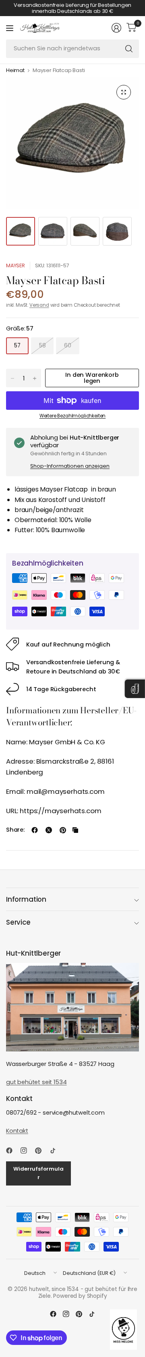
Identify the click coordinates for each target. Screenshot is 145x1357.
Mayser (15, 265)
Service (18, 922)
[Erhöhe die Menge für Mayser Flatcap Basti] (35, 378)
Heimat (15, 70)
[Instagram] (27, 1150)
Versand (39, 305)
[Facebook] (12, 1150)
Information (26, 899)
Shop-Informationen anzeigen (70, 466)
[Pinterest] (41, 1150)
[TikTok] (56, 1150)
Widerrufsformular (38, 1173)
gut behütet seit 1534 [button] (36, 1082)
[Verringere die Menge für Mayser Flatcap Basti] (12, 378)
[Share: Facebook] (34, 830)
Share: (15, 830)
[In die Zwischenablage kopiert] (75, 830)
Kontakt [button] (17, 1131)
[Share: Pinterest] (63, 830)
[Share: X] (49, 830)
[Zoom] (123, 92)
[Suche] (129, 48)
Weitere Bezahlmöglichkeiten (72, 416)
